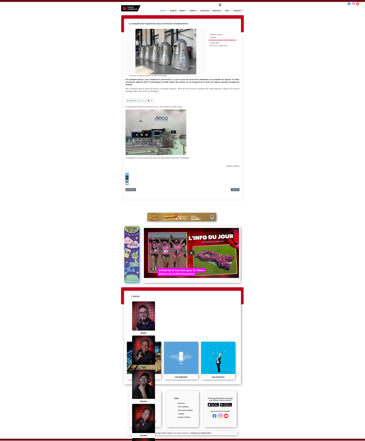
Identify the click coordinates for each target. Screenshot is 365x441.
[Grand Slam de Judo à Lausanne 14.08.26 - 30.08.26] (181, 217)
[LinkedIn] (182, 180)
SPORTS (173, 10)
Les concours (218, 377)
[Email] (182, 183)
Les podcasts (181, 377)
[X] (182, 177)
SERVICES (216, 10)
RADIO (182, 10)
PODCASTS (204, 10)
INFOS (162, 10)
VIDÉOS (192, 10)
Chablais (213, 37)
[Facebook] (182, 174)
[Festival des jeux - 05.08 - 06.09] (132, 254)
